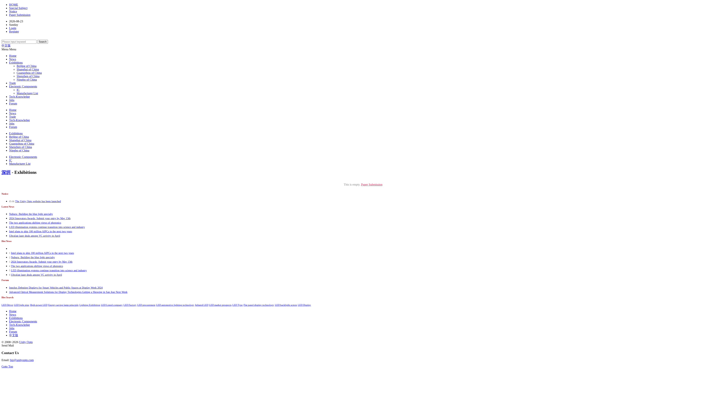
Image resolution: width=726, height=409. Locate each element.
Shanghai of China (28, 69)
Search (43, 41)
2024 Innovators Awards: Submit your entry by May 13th (40, 218)
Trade (12, 83)
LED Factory (130, 305)
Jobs (11, 100)
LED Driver (7, 305)
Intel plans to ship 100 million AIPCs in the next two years (40, 231)
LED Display (304, 305)
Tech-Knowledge (19, 96)
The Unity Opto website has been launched (38, 201)
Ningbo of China (27, 79)
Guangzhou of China (29, 72)
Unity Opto (26, 342)
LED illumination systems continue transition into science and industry (47, 227)
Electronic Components (23, 86)
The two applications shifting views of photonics (35, 222)
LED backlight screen (286, 305)
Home (12, 55)
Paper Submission (19, 14)
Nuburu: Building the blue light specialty (31, 214)
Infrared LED (201, 305)
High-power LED (38, 305)
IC (18, 89)
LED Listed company (112, 305)
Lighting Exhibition (89, 305)
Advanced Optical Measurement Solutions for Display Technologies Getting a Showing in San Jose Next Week (68, 292)
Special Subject (18, 8)
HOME (13, 4)
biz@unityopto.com (22, 360)
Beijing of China (26, 66)
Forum (13, 103)
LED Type (237, 305)
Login (12, 28)
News (12, 59)
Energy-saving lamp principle (63, 305)
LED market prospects (220, 305)
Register (14, 31)
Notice (13, 11)
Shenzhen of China (28, 76)
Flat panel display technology (259, 305)
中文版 (6, 45)
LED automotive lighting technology (175, 305)
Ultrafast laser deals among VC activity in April (34, 235)
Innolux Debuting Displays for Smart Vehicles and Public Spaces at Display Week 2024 (56, 287)
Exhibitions (16, 62)
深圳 (6, 172)
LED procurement (146, 305)
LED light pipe (21, 305)
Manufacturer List (27, 93)
